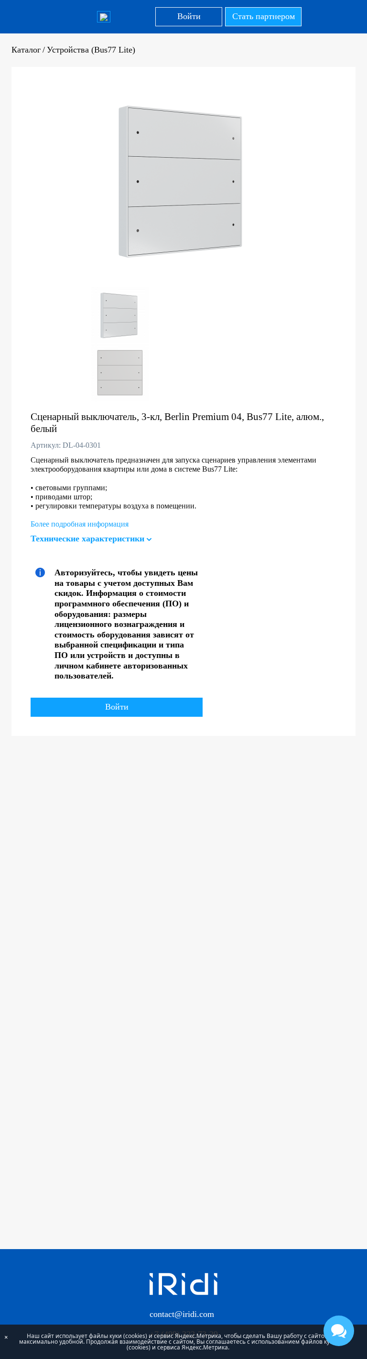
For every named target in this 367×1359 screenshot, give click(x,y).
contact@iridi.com (182, 1314)
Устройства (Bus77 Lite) (91, 49)
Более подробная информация (80, 524)
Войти (189, 16)
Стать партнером (263, 16)
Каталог (26, 49)
